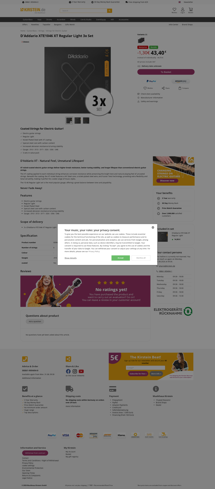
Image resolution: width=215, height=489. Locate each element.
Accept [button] (121, 258)
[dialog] (107, 244)
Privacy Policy (94, 251)
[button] (71, 258)
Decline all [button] (141, 258)
